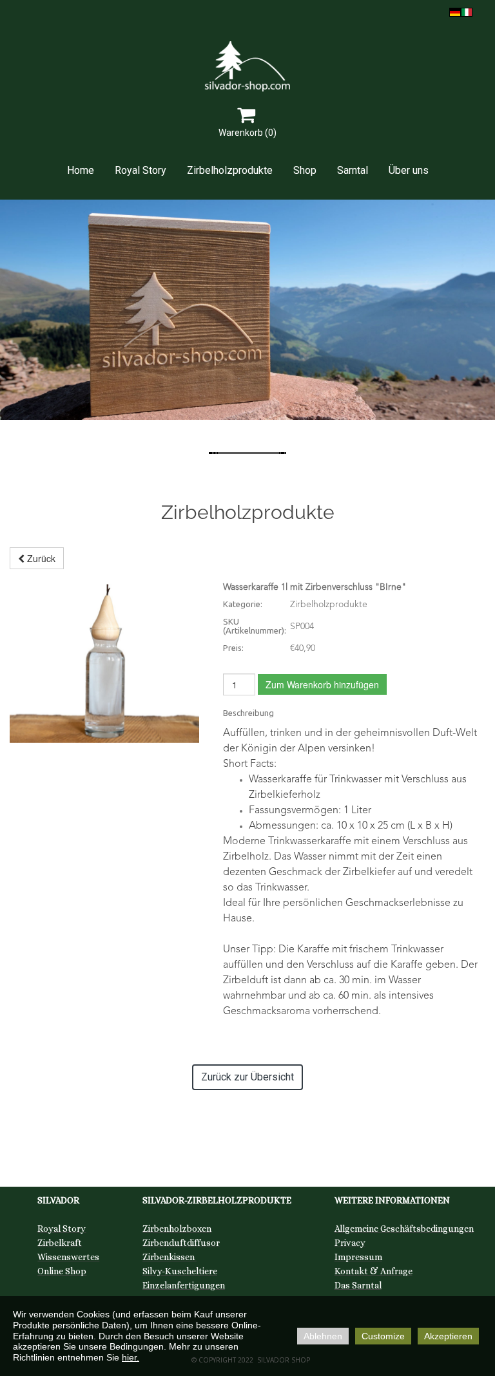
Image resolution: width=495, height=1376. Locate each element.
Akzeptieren (448, 1336)
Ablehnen (323, 1336)
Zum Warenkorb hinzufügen (322, 684)
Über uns (409, 170)
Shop (304, 170)
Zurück (39, 558)
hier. (130, 1357)
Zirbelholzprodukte (230, 170)
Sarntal (352, 170)
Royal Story (140, 170)
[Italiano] (466, 10)
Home (80, 170)
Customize (383, 1336)
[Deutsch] (455, 10)
